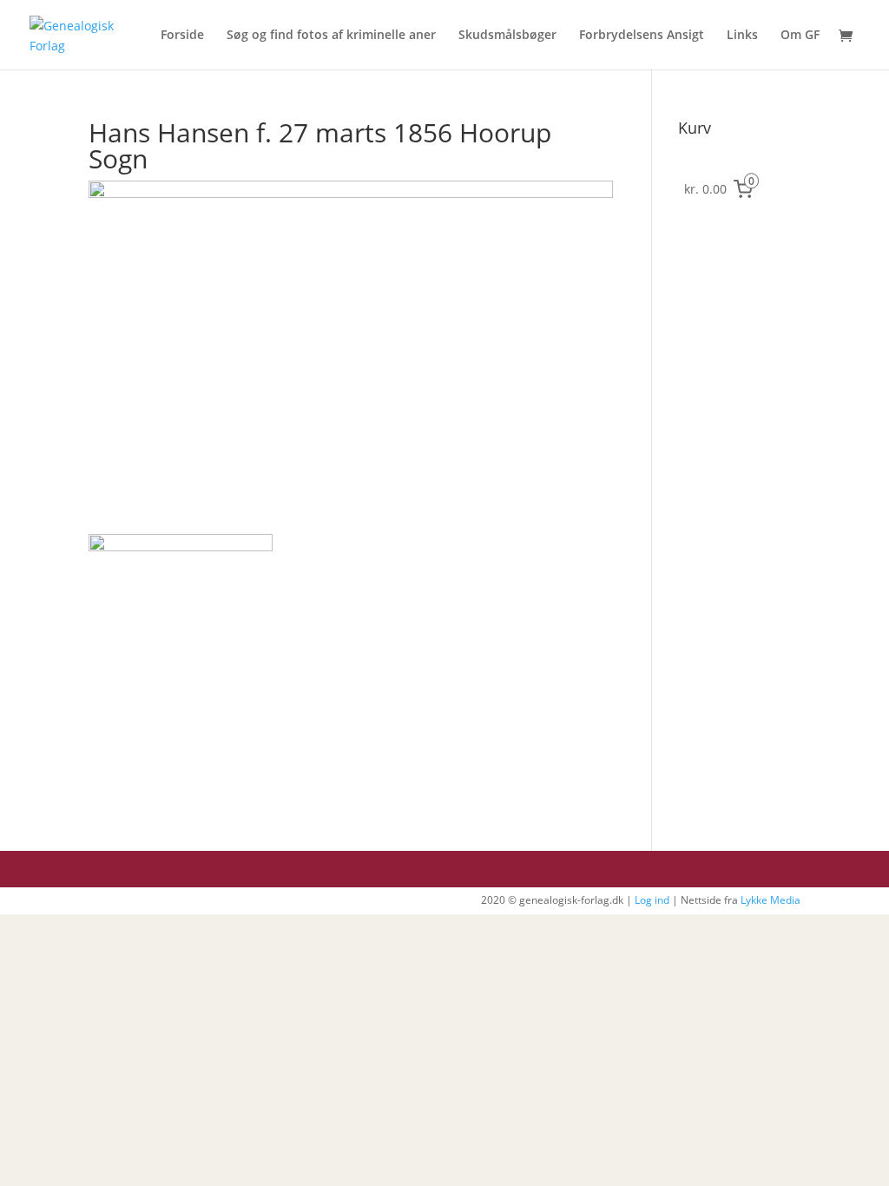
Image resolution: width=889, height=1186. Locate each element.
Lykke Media (770, 900)
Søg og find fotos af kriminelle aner (331, 36)
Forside (182, 36)
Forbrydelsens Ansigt (641, 36)
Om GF (800, 36)
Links (742, 36)
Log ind (652, 900)
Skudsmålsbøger (507, 36)
